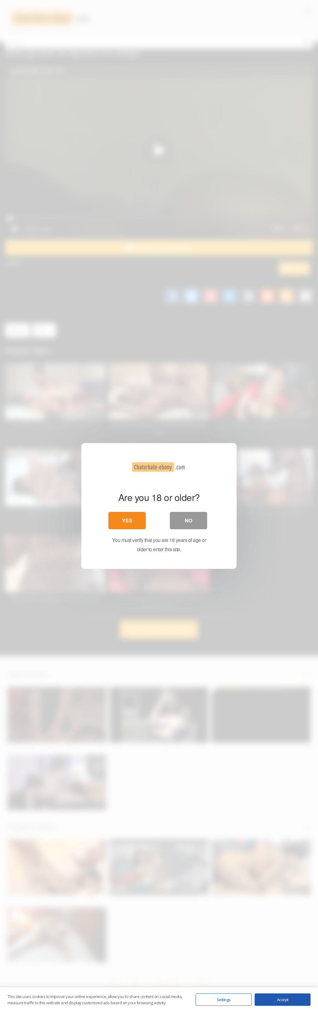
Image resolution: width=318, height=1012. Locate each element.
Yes (127, 520)
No (188, 520)
